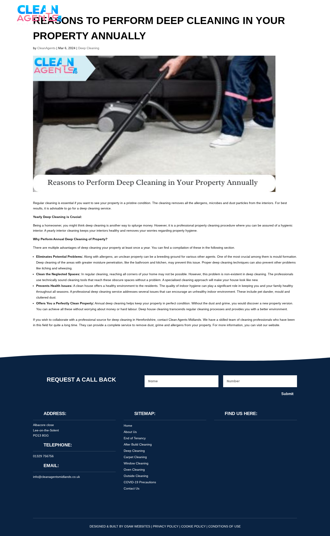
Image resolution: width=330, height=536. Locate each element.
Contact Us (201, 14)
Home (124, 14)
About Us (142, 14)
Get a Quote (29, 504)
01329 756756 (43, 456)
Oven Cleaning (134, 469)
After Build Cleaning (138, 444)
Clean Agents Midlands (185, 319)
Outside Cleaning (136, 476)
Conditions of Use (224, 526)
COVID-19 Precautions (140, 482)
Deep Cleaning (88, 48)
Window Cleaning (136, 463)
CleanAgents (46, 48)
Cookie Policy (193, 526)
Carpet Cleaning (135, 457)
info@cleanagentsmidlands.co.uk (56, 477)
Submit (287, 394)
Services (162, 14)
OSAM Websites (137, 526)
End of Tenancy (135, 438)
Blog (183, 14)
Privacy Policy (165, 526)
